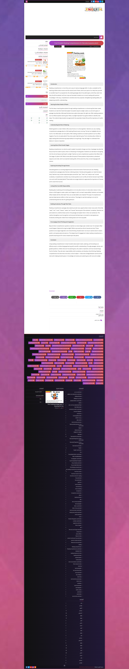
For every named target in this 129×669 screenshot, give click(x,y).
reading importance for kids (68, 374)
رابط (41, 399)
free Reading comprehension (38, 354)
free (70, 351)
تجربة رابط (96, 37)
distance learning (39, 346)
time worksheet (40, 377)
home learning (71, 360)
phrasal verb (55, 369)
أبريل (74, 620)
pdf (79, 369)
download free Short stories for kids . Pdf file (35, 62)
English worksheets (78, 351)
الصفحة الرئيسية (38, 392)
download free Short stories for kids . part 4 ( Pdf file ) (35, 73)
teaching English (62, 377)
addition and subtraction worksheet (83, 340)
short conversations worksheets (94, 377)
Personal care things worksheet (68, 369)
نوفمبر (74, 606)
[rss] (35, 667)
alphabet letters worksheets (45, 340)
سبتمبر (74, 611)
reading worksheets (55, 374)
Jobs (90, 363)
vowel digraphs (49, 380)
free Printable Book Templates (81, 354)
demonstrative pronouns (78, 346)
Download (52, 291)
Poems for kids (38, 369)
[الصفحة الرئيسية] (101, 37)
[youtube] (96, 1)
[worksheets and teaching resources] (93, 9)
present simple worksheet (78, 372)
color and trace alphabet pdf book (94, 343)
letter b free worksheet (46, 363)
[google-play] (102, 1)
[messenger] (100, 1)
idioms (30, 360)
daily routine (89, 346)
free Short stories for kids (66, 357)
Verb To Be (99, 380)
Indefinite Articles (97, 363)
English (87, 351)
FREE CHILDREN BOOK (44, 351)
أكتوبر (74, 608)
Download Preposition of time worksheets (39, 348)
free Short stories (78, 357)
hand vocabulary (80, 360)
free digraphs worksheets (96, 354)
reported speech (44, 374)
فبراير (74, 625)
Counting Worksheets (33, 343)
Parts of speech (86, 369)
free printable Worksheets (53, 354)
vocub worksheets (59, 380)
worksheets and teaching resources (86, 667)
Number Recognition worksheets (47, 366)
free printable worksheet (67, 354)
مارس (74, 623)
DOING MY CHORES (97, 348)
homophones (51, 360)
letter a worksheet (58, 363)
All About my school (58, 340)
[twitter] (94, 1)
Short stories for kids (80, 377)
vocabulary (68, 380)
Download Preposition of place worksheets (59, 348)
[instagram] (98, 1)
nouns (58, 366)
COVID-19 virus (98, 346)
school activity (35, 374)
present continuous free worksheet (94, 372)
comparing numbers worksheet (67, 343)
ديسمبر (74, 660)
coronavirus (44, 343)
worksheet (31, 380)
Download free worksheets (77, 348)
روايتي (61, 408)
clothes (34, 340)
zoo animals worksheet (88, 383)
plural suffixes (47, 369)
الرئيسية (87, 1)
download (88, 348)
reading (54, 372)
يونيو (74, 618)
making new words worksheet (80, 366)
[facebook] (92, 1)
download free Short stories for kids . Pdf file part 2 (35, 84)
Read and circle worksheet (64, 372)
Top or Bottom (31, 377)
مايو (74, 630)
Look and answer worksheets (95, 366)
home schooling (61, 360)
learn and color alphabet (80, 363)
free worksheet (39, 357)
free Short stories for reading (52, 357)
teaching (71, 377)
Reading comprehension (44, 372)
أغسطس (74, 613)
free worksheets (98, 360)
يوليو (74, 615)
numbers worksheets (32, 366)
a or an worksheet (97, 340)
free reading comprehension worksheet (93, 357)
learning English (69, 363)
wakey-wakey (39, 380)
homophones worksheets (40, 360)
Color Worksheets (81, 343)
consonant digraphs (54, 343)
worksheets (99, 383)
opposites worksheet (97, 369)
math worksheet (67, 366)
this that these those (51, 377)
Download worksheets (96, 351)
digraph (47, 346)
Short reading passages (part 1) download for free (55, 405)
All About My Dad (69, 340)
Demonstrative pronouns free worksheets (61, 346)
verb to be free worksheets (88, 380)
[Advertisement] (64, 25)
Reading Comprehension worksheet (94, 374)
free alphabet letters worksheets (58, 351)
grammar (89, 360)
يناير (74, 603)
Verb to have (76, 380)
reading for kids (80, 374)
